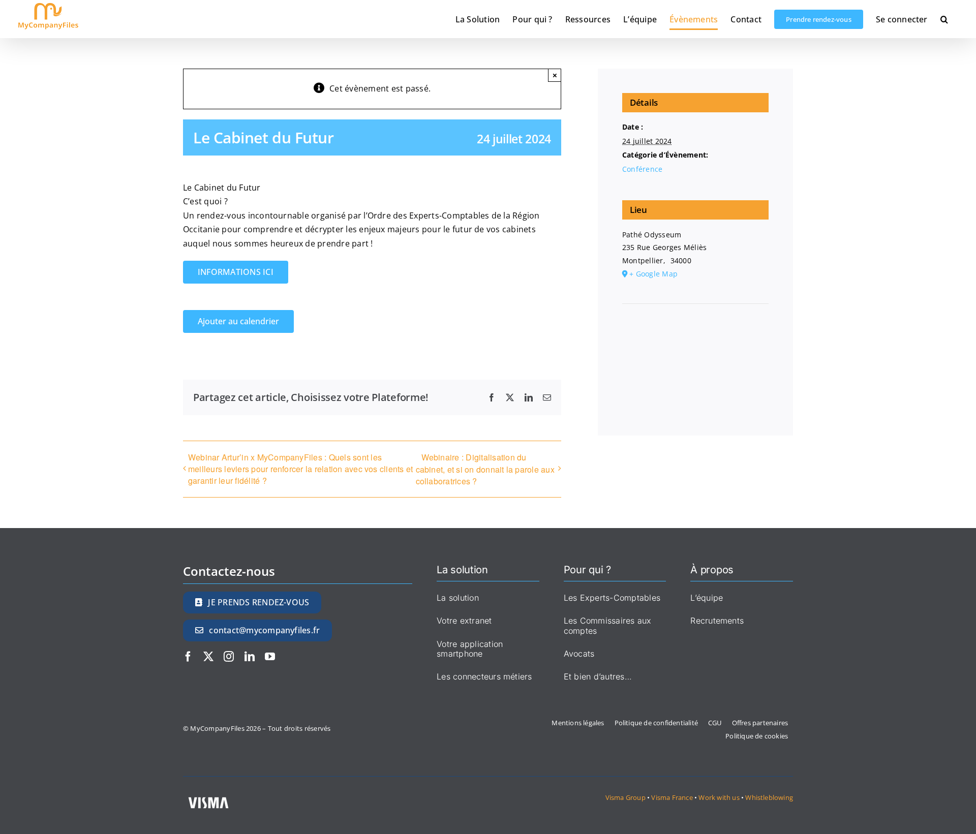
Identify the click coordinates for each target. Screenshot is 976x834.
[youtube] (270, 657)
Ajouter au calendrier (238, 321)
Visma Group (625, 797)
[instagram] (229, 657)
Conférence (642, 169)
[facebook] (188, 657)
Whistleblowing (769, 797)
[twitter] (208, 657)
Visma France (672, 797)
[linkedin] (250, 657)
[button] (944, 19)
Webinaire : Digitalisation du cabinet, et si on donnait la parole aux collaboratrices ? (485, 469)
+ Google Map (653, 274)
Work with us (718, 797)
